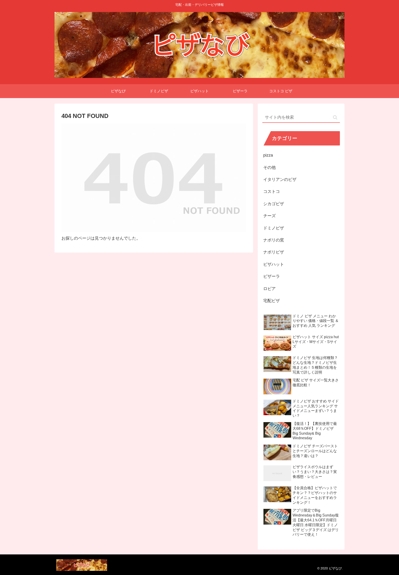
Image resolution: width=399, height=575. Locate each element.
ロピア (269, 288)
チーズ (269, 215)
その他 (269, 167)
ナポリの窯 (273, 240)
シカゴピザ (273, 203)
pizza (268, 155)
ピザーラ (271, 276)
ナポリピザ (273, 252)
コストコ (271, 191)
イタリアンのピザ (279, 179)
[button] (335, 117)
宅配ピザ (271, 300)
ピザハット (273, 264)
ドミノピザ (273, 228)
